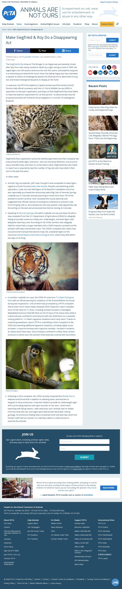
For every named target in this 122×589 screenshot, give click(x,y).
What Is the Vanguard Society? (83, 551)
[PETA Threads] (116, 72)
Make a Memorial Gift (83, 535)
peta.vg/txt (95, 47)
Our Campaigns (34, 527)
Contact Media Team (59, 539)
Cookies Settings (55, 583)
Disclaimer (80, 579)
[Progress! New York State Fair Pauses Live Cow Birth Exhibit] (103, 206)
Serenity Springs (26, 213)
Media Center (56, 523)
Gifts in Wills (79, 547)
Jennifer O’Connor (32, 57)
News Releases (57, 527)
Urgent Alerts (33, 523)
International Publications (9, 563)
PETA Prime (8, 547)
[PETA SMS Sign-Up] (95, 72)
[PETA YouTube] (90, 72)
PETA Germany (104, 531)
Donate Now (80, 523)
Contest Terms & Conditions (62, 579)
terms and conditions (73, 466)
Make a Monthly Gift (83, 531)
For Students (33, 535)
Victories (7, 539)
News (9, 30)
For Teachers (33, 539)
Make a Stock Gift (82, 543)
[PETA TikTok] (105, 72)
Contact (46, 579)
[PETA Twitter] (109, 67)
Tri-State (30, 310)
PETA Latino (103, 558)
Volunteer (8, 543)
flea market (39, 186)
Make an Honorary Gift (83, 539)
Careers (7, 527)
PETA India (102, 543)
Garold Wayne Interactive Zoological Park (35, 235)
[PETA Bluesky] (111, 72)
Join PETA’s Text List (12, 554)
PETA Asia (102, 550)
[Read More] (61, 488)
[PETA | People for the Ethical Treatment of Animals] (9, 13)
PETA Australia (104, 547)
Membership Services (83, 556)
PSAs (53, 531)
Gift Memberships (82, 560)
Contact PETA (9, 558)
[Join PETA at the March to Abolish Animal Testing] (103, 155)
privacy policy (77, 469)
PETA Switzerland (105, 539)
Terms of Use (22, 583)
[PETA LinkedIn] (100, 72)
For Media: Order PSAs (60, 535)
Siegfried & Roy (16, 64)
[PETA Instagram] (114, 67)
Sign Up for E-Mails (11, 550)
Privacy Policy (9, 583)
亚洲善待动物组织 (104, 554)
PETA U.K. (102, 523)
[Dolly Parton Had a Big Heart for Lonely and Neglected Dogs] (103, 101)
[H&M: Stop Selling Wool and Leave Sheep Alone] (103, 180)
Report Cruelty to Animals (109, 2)
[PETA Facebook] (104, 67)
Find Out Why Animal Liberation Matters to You (12, 533)
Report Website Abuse (39, 583)
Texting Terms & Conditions (98, 579)
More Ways (79, 564)
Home (4, 30)
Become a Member (82, 527)
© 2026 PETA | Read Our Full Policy (18, 579)
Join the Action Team (36, 531)
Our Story (7, 523)
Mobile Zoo (67, 396)
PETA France (103, 527)
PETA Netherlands (105, 535)
